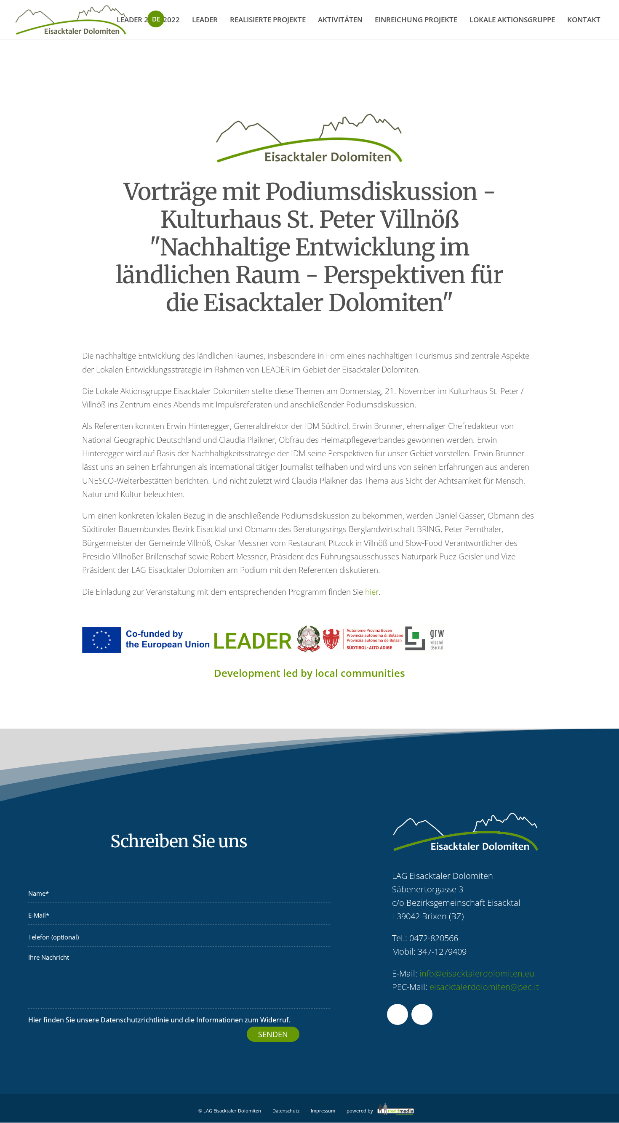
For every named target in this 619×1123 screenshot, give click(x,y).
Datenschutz (285, 1110)
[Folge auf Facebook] (397, 1014)
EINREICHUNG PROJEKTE (416, 19)
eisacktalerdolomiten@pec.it (484, 987)
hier (372, 591)
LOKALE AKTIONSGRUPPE (512, 19)
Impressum (323, 1110)
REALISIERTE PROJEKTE (268, 19)
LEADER (205, 19)
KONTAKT (583, 19)
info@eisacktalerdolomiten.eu (476, 973)
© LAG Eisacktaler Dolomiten (229, 1110)
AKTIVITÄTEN (340, 19)
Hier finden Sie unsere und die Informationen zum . (159, 1020)
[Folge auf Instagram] (421, 1014)
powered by (360, 1110)
